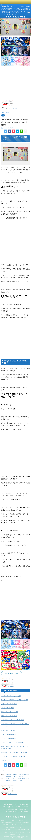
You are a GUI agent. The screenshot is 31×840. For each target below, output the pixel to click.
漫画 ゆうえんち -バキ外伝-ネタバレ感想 (14, 752)
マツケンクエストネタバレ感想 (11, 696)
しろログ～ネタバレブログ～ (15, 17)
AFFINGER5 (20, 837)
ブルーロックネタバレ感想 (9, 712)
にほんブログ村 (12, 108)
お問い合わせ (19, 813)
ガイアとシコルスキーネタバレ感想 (12, 742)
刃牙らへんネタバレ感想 (9, 704)
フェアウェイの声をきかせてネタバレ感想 (14, 700)
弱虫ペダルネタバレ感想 (9, 716)
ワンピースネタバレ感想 (9, 734)
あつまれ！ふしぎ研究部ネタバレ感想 (13, 756)
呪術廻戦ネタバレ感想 (8, 730)
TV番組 (3, 760)
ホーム (5, 804)
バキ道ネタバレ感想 (7, 708)
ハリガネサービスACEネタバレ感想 (12, 720)
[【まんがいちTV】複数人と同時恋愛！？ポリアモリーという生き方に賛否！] (17, 131)
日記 (4, 770)
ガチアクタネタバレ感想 (9, 738)
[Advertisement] (15, 82)
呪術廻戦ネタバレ (12, 804)
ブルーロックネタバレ (15, 806)
